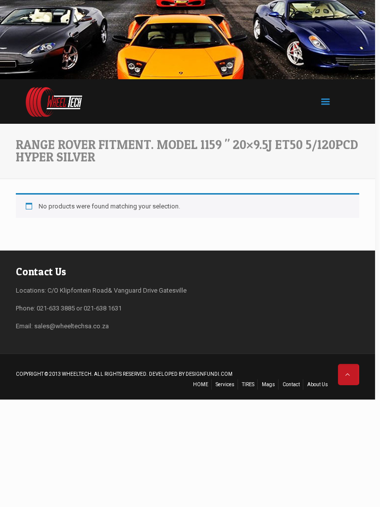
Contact (291, 384)
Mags (268, 384)
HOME (200, 384)
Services (225, 384)
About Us (317, 384)
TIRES (248, 384)
